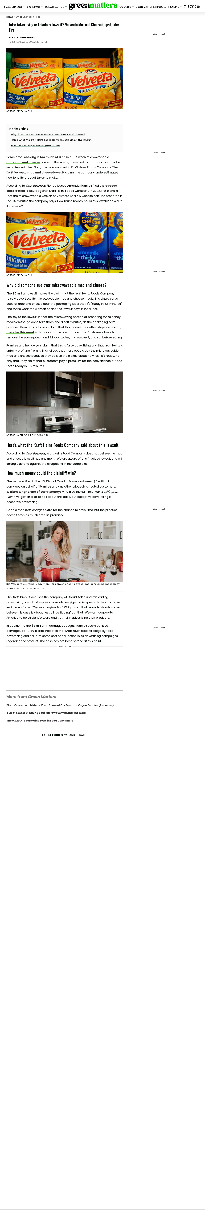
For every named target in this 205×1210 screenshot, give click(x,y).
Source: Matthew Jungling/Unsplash (28, 435)
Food (38, 16)
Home (9, 16)
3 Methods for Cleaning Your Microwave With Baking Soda (46, 713)
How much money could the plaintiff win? (35, 145)
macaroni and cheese (23, 162)
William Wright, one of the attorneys (33, 492)
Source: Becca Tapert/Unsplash (25, 588)
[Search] (185, 6)
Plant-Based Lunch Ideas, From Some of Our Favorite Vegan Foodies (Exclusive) (60, 705)
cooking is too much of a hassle (47, 157)
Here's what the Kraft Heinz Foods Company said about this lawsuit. (51, 140)
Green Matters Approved (151, 7)
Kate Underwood (23, 37)
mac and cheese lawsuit (45, 172)
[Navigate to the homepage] (93, 6)
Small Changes (24, 16)
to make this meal (20, 332)
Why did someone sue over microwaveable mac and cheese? (48, 134)
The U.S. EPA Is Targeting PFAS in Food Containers (39, 720)
